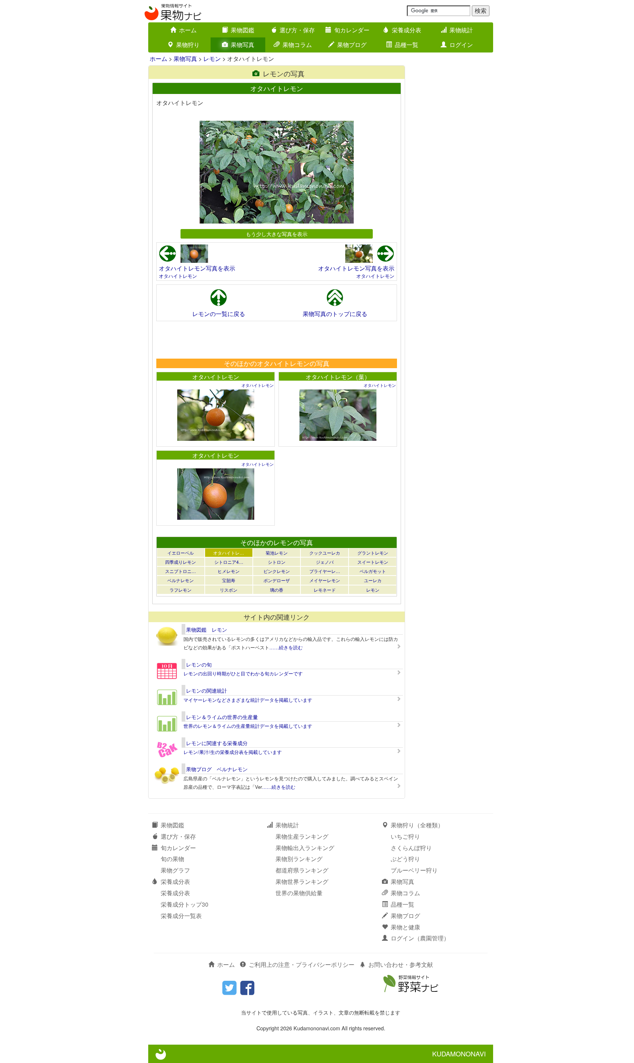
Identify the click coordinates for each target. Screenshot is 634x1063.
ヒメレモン (229, 571)
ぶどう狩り (405, 859)
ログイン (461, 44)
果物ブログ (352, 44)
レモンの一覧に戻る (218, 313)
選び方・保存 (297, 30)
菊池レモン (277, 552)
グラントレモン (372, 552)
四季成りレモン (180, 562)
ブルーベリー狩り (414, 870)
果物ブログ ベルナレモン (217, 769)
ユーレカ (373, 580)
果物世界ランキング (302, 881)
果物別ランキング (299, 859)
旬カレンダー (351, 30)
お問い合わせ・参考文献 (400, 964)
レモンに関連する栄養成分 (217, 743)
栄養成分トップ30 (184, 904)
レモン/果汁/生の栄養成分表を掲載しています (232, 751)
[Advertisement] (276, 340)
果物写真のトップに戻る (335, 313)
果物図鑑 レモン (206, 629)
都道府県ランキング (302, 870)
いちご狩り (405, 836)
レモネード (325, 590)
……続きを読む (286, 647)
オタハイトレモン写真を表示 (197, 268)
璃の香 (276, 590)
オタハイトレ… (228, 552)
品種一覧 (406, 44)
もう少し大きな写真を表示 (276, 233)
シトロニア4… (228, 562)
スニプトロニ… (180, 571)
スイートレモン (372, 562)
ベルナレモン (180, 580)
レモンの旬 (199, 664)
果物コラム (297, 44)
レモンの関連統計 (206, 690)
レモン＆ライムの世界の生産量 (222, 717)
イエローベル (180, 552)
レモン (212, 58)
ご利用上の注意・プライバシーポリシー (301, 964)
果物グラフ (175, 870)
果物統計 (461, 30)
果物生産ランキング (302, 836)
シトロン (276, 562)
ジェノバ (325, 562)
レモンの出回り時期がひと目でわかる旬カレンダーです (243, 673)
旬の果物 (172, 859)
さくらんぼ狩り (411, 847)
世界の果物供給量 (299, 893)
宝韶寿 (228, 580)
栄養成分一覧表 (181, 915)
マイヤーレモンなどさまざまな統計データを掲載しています (247, 699)
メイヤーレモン (324, 580)
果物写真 (242, 44)
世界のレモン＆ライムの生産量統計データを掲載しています (247, 725)
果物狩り (188, 44)
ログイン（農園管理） (420, 938)
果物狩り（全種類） (417, 825)
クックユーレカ (324, 552)
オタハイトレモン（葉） (338, 377)
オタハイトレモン (178, 275)
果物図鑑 (242, 30)
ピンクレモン (276, 571)
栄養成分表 (406, 30)
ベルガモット (373, 571)
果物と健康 (405, 927)
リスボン (228, 590)
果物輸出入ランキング (305, 847)
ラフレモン (181, 590)
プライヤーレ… (324, 571)
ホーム (188, 30)
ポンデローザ (276, 580)
